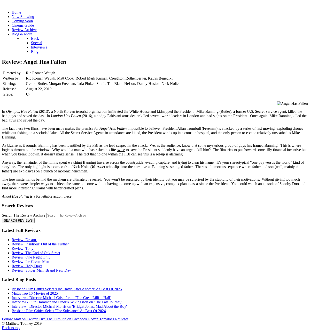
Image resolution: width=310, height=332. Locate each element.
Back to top (11, 328)
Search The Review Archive (23, 215)
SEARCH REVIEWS (18, 220)
